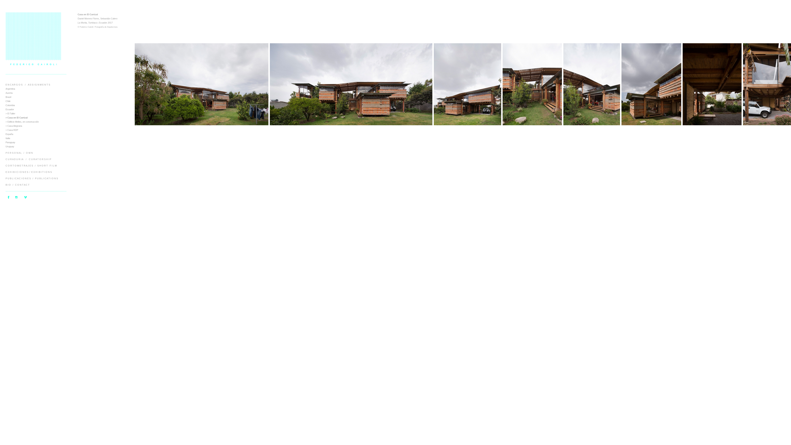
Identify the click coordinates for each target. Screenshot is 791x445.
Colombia (10, 105)
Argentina (10, 89)
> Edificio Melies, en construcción (22, 122)
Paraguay (10, 142)
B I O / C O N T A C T (17, 185)
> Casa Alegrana (14, 126)
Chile (8, 101)
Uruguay (10, 146)
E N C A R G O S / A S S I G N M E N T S (28, 84)
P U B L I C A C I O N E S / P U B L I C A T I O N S (32, 178)
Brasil (8, 97)
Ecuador (10, 109)
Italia (8, 138)
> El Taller (10, 113)
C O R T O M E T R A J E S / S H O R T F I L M (31, 165)
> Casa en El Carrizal (17, 117)
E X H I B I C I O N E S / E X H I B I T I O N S (29, 172)
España (9, 134)
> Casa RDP (12, 130)
